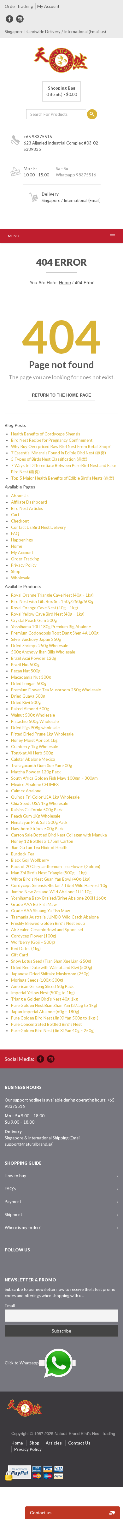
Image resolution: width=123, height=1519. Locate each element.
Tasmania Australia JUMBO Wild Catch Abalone (55, 916)
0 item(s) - (61, 91)
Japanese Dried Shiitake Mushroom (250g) (50, 973)
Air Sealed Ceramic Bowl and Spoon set (47, 929)
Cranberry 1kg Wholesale (34, 746)
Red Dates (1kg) (26, 948)
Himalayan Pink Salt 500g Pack (39, 822)
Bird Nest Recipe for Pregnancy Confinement (51, 440)
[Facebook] (9, 19)
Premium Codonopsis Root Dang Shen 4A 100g (54, 632)
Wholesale (20, 577)
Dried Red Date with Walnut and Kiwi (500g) (51, 967)
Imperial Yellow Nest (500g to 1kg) (43, 992)
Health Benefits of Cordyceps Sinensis (45, 433)
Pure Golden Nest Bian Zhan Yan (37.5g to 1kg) (54, 1005)
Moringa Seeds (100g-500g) (37, 980)
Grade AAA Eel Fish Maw (34, 904)
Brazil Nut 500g (25, 664)
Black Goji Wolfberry (30, 860)
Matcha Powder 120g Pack (36, 771)
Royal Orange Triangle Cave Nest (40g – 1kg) (52, 595)
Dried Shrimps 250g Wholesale (39, 645)
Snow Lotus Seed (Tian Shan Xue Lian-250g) (51, 961)
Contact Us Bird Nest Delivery (38, 527)
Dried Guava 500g (28, 696)
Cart (15, 514)
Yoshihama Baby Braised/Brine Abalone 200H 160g (58, 898)
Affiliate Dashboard (29, 502)
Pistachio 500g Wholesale (35, 721)
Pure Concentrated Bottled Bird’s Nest (46, 1024)
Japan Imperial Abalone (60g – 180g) (45, 1011)
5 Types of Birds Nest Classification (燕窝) (49, 459)
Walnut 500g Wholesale (33, 715)
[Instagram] (20, 19)
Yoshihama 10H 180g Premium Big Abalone (51, 626)
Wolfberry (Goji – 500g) (33, 942)
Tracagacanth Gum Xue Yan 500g (41, 765)
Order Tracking (19, 6)
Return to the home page (61, 395)
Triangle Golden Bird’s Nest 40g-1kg (44, 999)
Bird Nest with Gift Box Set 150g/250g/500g (52, 601)
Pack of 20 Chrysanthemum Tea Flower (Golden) (55, 866)
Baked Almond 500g (30, 708)
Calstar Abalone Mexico (33, 759)
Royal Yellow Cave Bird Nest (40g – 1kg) (48, 614)
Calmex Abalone (26, 790)
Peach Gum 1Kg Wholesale (35, 816)
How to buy (15, 1175)
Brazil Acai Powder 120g (33, 658)
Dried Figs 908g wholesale (35, 727)
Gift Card (19, 954)
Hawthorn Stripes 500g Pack (37, 828)
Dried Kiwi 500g (26, 702)
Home (65, 282)
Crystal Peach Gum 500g (34, 620)
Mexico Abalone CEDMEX (35, 784)
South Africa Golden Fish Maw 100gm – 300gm (54, 778)
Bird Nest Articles (27, 508)
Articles (54, 1442)
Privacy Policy (24, 565)
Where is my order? (23, 1227)
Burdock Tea (22, 853)
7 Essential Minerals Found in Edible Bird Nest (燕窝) (58, 452)
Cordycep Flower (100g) (33, 935)
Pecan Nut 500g (25, 670)
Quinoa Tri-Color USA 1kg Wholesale (45, 797)
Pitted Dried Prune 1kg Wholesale (42, 733)
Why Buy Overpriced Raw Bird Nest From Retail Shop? (61, 446)
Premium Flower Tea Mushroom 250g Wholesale (56, 689)
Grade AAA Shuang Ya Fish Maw (40, 910)
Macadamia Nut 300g (31, 677)
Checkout (20, 520)
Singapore (51, 200)
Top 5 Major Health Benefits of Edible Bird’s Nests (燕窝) (62, 478)
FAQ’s (10, 1188)
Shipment (13, 1214)
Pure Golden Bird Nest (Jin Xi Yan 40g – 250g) (53, 1030)
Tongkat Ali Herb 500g (32, 752)
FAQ (15, 533)
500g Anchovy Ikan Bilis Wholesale (43, 651)
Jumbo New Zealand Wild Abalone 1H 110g (51, 891)
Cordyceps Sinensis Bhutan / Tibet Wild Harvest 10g (59, 885)
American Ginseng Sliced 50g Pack (42, 986)
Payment (13, 1201)
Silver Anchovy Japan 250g (36, 639)
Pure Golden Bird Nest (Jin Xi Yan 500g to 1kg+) (54, 1017)
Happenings (22, 539)
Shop (15, 571)
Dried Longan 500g (28, 683)
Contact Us (79, 1442)
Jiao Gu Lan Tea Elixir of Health (39, 847)
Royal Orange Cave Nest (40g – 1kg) (44, 607)
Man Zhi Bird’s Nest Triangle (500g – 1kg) (49, 872)
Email (10, 1305)
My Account (48, 6)
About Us (19, 495)
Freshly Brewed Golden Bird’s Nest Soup (48, 923)
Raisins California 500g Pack (37, 809)
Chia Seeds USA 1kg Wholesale (39, 803)
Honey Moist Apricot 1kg (34, 740)
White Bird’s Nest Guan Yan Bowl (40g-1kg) (51, 879)
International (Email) (82, 200)
